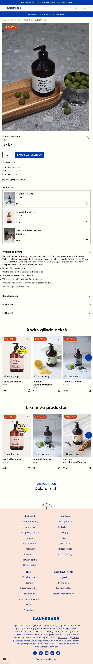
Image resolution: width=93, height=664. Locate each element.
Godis (30, 538)
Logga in (64, 577)
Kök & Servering (30, 521)
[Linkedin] (52, 653)
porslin (62, 640)
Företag (29, 582)
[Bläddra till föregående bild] (4, 357)
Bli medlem (64, 582)
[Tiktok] (58, 653)
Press (65, 538)
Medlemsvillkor (63, 588)
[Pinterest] (40, 653)
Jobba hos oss (65, 527)
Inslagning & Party (30, 532)
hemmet (62, 637)
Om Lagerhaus (65, 521)
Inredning (11, 20)
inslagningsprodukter (26, 643)
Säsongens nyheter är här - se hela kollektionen (46, 14)
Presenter (30, 548)
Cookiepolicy (28, 593)
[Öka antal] (11, 155)
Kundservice (28, 577)
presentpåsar (73, 640)
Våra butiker (65, 543)
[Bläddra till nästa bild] (88, 357)
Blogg (65, 532)
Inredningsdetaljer (22, 640)
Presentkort (30, 554)
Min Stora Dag (65, 554)
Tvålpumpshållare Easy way (28, 230)
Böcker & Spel (30, 543)
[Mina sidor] (81, 8)
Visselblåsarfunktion (29, 599)
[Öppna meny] (3, 8)
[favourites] (85, 8)
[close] (91, 13)
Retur (28, 604)
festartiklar (48, 643)
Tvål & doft (28, 20)
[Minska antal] (4, 155)
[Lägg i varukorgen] (87, 203)
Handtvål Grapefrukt (25, 212)
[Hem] (14, 8)
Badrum (19, 20)
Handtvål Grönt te (24, 194)
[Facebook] (34, 653)
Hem (4, 20)
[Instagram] (46, 653)
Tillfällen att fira (29, 559)
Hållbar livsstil (65, 548)
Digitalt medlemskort (63, 593)
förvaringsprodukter (42, 640)
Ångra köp (28, 610)
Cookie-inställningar (46, 658)
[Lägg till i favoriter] (88, 137)
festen (75, 637)
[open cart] (90, 8)
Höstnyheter (29, 565)
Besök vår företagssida (61, 2)
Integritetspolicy (28, 588)
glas (56, 640)
